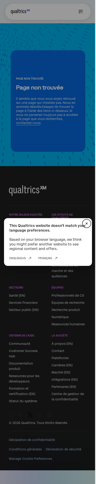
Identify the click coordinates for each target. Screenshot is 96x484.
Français (45, 258)
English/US (17, 258)
